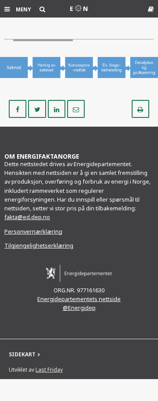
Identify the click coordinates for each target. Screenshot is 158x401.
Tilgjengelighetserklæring (38, 245)
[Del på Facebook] (18, 108)
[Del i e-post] (76, 108)
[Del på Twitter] (37, 108)
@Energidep (79, 308)
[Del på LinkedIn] (57, 108)
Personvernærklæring (33, 231)
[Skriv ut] (140, 108)
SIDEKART (22, 354)
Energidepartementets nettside (79, 299)
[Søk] (42, 9)
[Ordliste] (151, 9)
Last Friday (49, 369)
